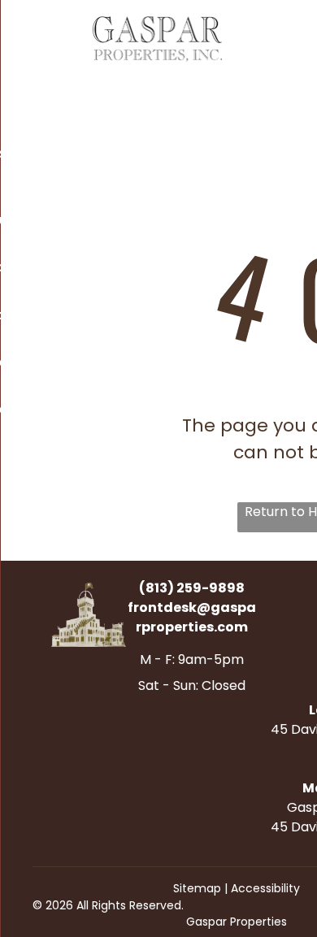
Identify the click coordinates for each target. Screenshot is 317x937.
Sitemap (197, 888)
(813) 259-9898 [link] (192, 588)
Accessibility (265, 888)
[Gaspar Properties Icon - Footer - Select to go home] (89, 592)
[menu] (24, 34)
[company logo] (159, 25)
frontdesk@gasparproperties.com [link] (192, 617)
